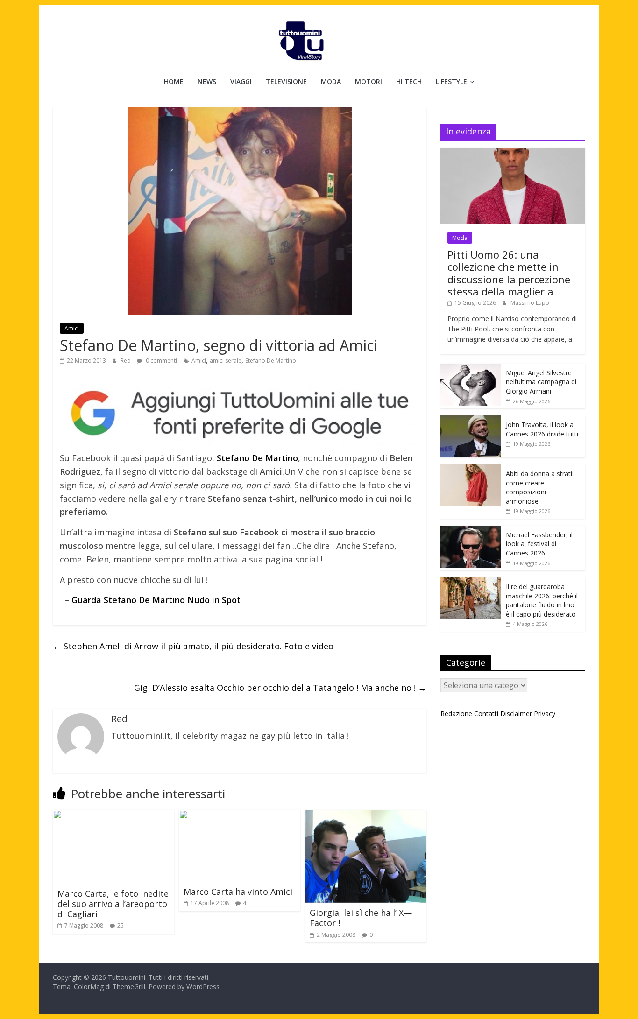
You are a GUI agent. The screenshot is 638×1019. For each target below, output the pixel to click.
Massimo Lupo (529, 303)
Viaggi (241, 81)
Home (174, 81)
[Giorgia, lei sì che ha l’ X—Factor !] (365, 815)
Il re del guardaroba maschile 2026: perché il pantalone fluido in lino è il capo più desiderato (542, 600)
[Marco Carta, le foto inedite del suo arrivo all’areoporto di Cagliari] (113, 815)
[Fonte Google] (239, 413)
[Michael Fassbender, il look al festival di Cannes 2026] (470, 530)
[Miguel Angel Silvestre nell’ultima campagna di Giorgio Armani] (470, 368)
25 (120, 925)
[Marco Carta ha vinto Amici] (239, 815)
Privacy (544, 713)
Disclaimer (516, 713)
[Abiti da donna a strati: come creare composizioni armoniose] (470, 469)
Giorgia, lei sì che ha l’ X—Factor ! (361, 917)
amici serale (225, 361)
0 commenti (160, 361)
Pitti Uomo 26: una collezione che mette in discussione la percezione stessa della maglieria (508, 272)
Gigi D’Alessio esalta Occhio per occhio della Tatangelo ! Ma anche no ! (280, 687)
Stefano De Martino (270, 361)
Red (126, 361)
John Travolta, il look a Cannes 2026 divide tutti (542, 429)
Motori (368, 81)
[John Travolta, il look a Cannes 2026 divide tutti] (470, 420)
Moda (331, 81)
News (207, 81)
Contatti (486, 713)
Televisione (286, 81)
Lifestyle (451, 81)
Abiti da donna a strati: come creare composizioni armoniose (540, 487)
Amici (71, 328)
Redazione (456, 713)
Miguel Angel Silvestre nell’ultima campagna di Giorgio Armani (541, 381)
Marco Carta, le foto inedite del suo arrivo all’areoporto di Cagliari (113, 903)
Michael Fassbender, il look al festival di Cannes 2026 (539, 543)
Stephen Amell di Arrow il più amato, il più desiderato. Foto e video (193, 646)
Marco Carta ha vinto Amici (238, 891)
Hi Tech (409, 81)
